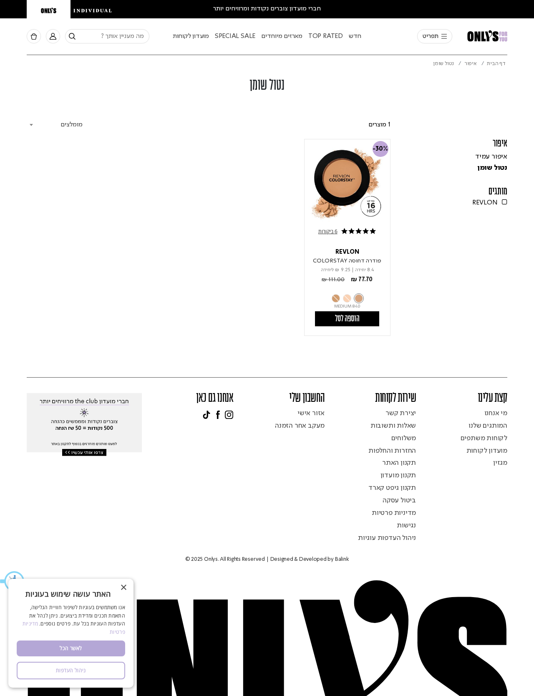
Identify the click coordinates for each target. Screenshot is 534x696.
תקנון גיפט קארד (392, 488)
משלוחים (403, 438)
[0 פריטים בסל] (33, 36)
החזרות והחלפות (392, 450)
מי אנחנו (495, 413)
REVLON (347, 252)
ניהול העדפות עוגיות (387, 538)
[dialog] (71, 633)
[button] (71, 670)
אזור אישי (311, 413)
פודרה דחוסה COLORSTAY (347, 261)
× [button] (124, 588)
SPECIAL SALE (235, 36)
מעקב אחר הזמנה (300, 425)
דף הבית (496, 63)
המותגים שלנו (488, 425)
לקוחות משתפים (484, 438)
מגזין (500, 463)
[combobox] (107, 36)
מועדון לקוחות (191, 36)
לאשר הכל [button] (71, 648)
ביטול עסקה (399, 500)
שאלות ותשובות (393, 425)
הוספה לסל (347, 319)
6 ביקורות (328, 231)
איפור (470, 63)
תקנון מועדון (398, 475)
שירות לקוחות (395, 398)
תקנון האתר (399, 463)
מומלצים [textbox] (71, 124)
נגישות (406, 525)
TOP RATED (325, 36)
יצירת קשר (400, 413)
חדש (355, 36)
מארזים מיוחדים (281, 36)
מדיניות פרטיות (394, 513)
